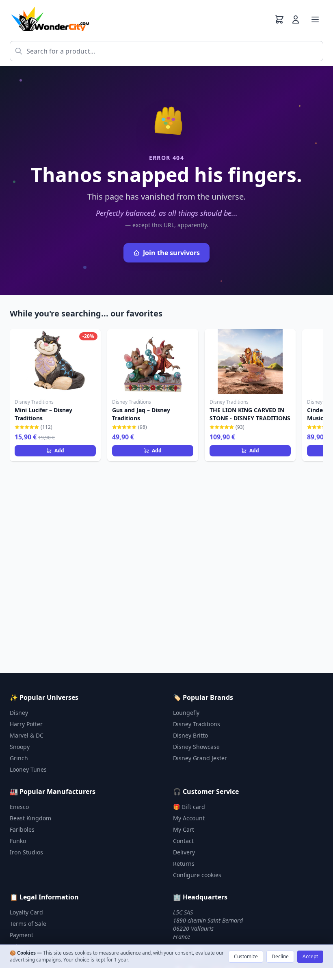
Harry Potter (26, 724)
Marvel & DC (26, 735)
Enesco (19, 807)
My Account (189, 818)
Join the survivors (171, 252)
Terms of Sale (28, 923)
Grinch (19, 758)
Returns (184, 863)
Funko (18, 841)
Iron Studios (26, 852)
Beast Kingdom (30, 818)
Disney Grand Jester (200, 758)
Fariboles (22, 829)
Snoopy (20, 747)
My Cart (183, 829)
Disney (19, 712)
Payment (21, 935)
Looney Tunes (28, 769)
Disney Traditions (196, 724)
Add (59, 450)
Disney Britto (190, 735)
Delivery (184, 852)
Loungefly (186, 712)
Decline (280, 956)
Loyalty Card (26, 912)
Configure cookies (197, 875)
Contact (183, 841)
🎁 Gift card (189, 807)
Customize (246, 956)
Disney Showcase (196, 747)
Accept (310, 956)
